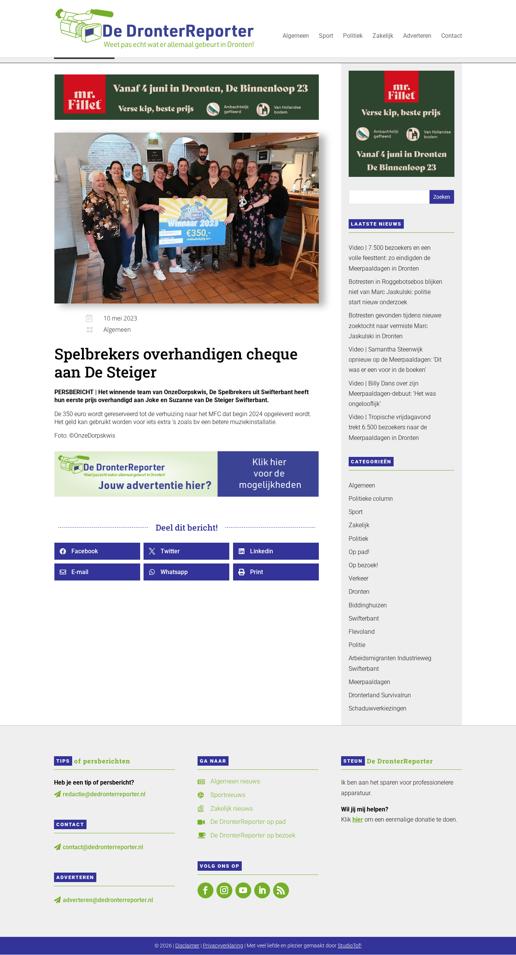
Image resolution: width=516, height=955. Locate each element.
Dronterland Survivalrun (380, 695)
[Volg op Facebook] (205, 890)
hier (357, 819)
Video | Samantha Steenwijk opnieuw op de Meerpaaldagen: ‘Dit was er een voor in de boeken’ (395, 359)
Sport (326, 36)
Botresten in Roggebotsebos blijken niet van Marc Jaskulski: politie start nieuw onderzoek (395, 292)
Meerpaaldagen (369, 682)
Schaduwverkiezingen (377, 708)
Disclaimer (187, 946)
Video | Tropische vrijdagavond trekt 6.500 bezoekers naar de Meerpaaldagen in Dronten (390, 427)
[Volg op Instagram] (224, 890)
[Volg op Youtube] (243, 890)
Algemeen (296, 36)
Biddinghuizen (368, 605)
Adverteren (417, 36)
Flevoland (362, 631)
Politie (357, 645)
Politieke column (371, 498)
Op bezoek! (363, 565)
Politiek (353, 36)
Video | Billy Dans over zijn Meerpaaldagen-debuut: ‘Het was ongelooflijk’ (392, 393)
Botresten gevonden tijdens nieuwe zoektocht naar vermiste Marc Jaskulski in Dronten (395, 325)
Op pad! (359, 552)
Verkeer (358, 578)
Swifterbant (364, 618)
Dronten (359, 591)
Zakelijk (382, 36)
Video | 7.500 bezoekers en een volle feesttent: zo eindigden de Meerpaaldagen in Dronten (390, 258)
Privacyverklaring (223, 946)
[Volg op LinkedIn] (262, 890)
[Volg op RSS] (281, 890)
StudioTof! (350, 946)
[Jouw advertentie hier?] (186, 494)
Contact (451, 36)
